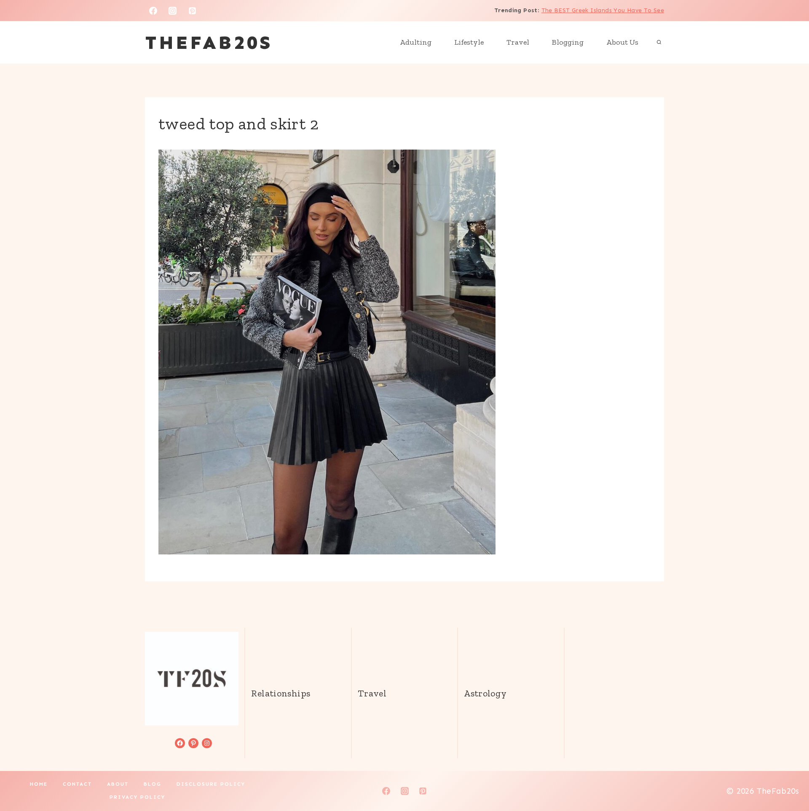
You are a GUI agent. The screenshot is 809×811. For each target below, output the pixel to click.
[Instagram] (173, 11)
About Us (622, 42)
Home (39, 784)
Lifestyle (469, 42)
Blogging (568, 42)
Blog (152, 784)
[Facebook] (153, 11)
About (118, 784)
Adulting (415, 42)
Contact (77, 784)
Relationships (280, 693)
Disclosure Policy (211, 784)
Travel (517, 42)
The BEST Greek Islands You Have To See (602, 10)
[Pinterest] (193, 11)
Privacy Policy (137, 797)
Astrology (485, 693)
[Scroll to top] (788, 778)
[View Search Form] (659, 42)
